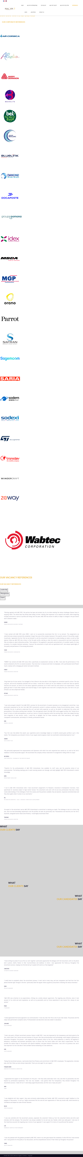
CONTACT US (41, 12)
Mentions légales (18, 1155)
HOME (22, 5)
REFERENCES (75, 5)
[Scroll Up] (79, 1150)
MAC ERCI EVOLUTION (64, 5)
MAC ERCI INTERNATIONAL (32, 5)
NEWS (26, 12)
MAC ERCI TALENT (53, 5)
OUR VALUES (43, 5)
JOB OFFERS (33, 12)
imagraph (30, 1155)
